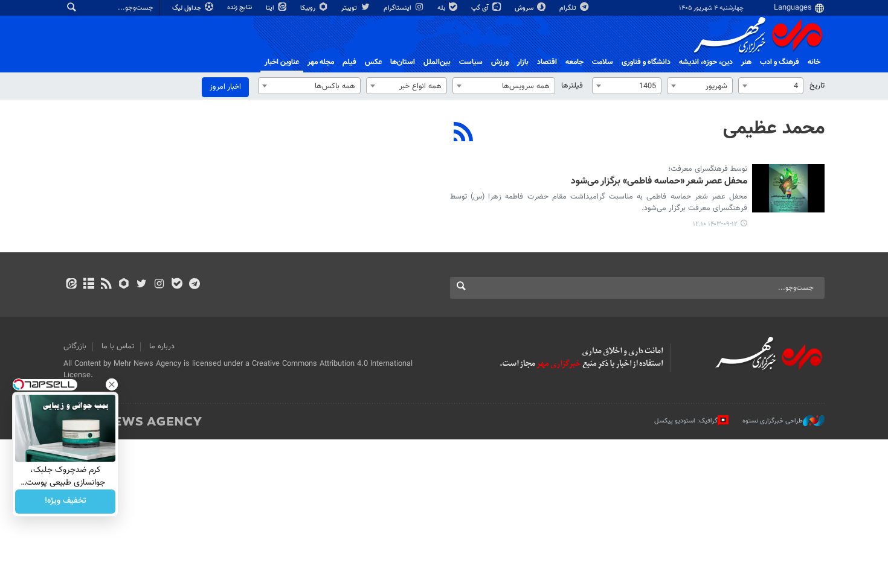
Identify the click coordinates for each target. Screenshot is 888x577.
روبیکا (308, 8)
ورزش (500, 62)
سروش (525, 8)
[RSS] (463, 133)
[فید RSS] (106, 284)
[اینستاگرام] (159, 284)
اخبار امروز (225, 87)
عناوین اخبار (282, 62)
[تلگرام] (194, 284)
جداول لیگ (187, 8)
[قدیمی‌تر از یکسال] (788, 188)
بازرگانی (74, 346)
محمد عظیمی (774, 128)
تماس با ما (117, 346)
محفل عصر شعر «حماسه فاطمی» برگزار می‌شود (659, 182)
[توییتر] (141, 284)
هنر (746, 62)
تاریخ (817, 86)
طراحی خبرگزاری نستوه (772, 421)
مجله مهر (320, 62)
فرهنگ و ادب (779, 62)
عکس (373, 62)
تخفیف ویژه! (65, 501)
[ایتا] (71, 284)
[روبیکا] (124, 284)
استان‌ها (402, 62)
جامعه (574, 62)
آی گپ (481, 8)
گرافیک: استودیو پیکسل (686, 421)
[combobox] (770, 85)
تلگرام (568, 8)
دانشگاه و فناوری (646, 62)
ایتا (271, 8)
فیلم (349, 62)
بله (442, 8)
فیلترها (572, 86)
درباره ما (162, 346)
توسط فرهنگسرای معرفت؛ (707, 169)
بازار (523, 62)
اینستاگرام (398, 8)
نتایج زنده (240, 7)
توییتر (350, 8)
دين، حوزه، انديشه (706, 62)
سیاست (471, 62)
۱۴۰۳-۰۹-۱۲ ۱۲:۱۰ (715, 224)
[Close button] (112, 384)
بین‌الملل (437, 62)
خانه (814, 62)
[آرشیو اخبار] (88, 284)
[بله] (176, 284)
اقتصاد (547, 62)
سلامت (602, 62)
